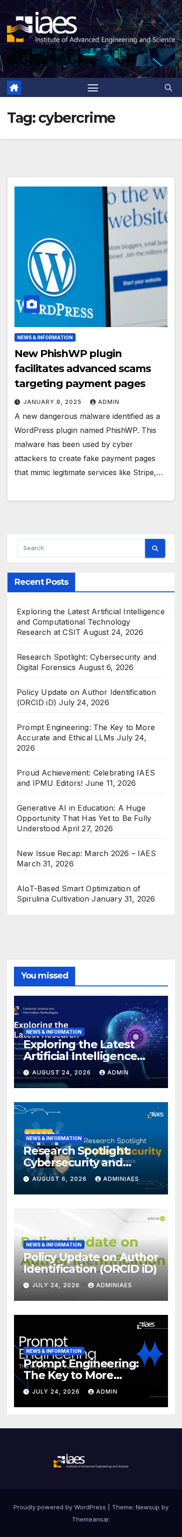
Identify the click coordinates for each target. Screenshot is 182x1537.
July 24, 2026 (57, 1285)
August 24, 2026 (62, 1072)
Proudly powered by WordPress (61, 1507)
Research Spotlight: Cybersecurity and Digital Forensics (77, 1162)
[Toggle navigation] (93, 87)
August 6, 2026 (60, 1178)
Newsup (148, 1507)
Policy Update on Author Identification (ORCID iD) (90, 1263)
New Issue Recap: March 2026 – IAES (86, 853)
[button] (168, 87)
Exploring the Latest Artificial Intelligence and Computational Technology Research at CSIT (91, 622)
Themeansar (90, 1519)
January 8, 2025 (53, 401)
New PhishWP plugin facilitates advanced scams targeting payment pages (82, 368)
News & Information (45, 337)
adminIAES (121, 1178)
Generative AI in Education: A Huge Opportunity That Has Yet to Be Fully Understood (84, 818)
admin (108, 401)
